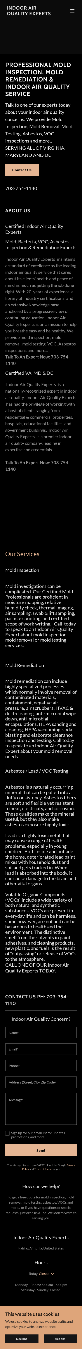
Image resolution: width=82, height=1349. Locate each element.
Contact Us (22, 170)
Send (41, 1150)
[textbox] (41, 1032)
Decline (22, 1339)
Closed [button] (44, 1273)
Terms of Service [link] (43, 1169)
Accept (60, 1339)
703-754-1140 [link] (21, 188)
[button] (72, 11)
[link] (30, 14)
